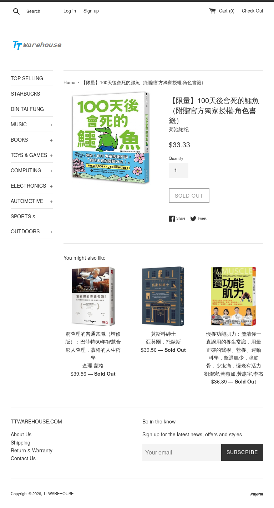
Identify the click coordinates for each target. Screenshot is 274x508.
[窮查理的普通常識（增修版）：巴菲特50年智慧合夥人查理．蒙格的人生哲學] (93, 296)
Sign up (91, 10)
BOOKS (32, 139)
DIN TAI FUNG (27, 108)
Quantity (176, 158)
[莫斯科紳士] (163, 296)
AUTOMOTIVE (32, 200)
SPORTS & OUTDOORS (32, 224)
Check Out (252, 10)
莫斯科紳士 (163, 333)
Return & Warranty (31, 450)
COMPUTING (32, 170)
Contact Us (23, 458)
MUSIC (32, 124)
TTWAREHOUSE (58, 493)
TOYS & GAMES (32, 154)
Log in (70, 10)
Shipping (20, 442)
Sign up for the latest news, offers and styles (192, 434)
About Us (21, 434)
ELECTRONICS (32, 185)
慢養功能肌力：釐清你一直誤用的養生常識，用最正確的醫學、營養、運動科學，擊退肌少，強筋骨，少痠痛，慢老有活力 (233, 349)
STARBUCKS (25, 93)
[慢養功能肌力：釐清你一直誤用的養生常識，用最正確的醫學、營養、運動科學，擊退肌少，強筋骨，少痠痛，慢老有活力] (233, 296)
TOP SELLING (27, 78)
